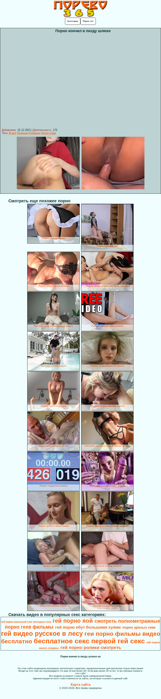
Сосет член (48, 133)
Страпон (34, 133)
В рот (12, 133)
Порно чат (88, 21)
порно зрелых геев (138, 627)
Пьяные (22, 133)
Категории (72, 21)
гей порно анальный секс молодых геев (26, 621)
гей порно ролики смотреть (90, 647)
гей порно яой (73, 621)
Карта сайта (81, 684)
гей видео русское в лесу (42, 633)
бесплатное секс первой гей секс (89, 641)
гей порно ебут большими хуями (88, 627)
